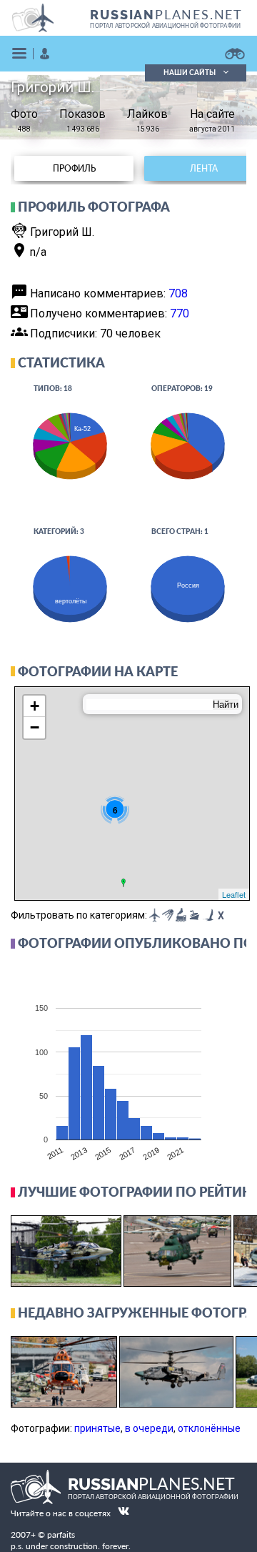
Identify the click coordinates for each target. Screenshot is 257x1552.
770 (179, 313)
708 (178, 293)
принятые (97, 1428)
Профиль (74, 168)
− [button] (34, 727)
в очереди (149, 1428)
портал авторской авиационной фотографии (165, 25)
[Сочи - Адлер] (123, 883)
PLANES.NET (166, 14)
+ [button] (34, 706)
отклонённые (209, 1428)
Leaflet (234, 894)
